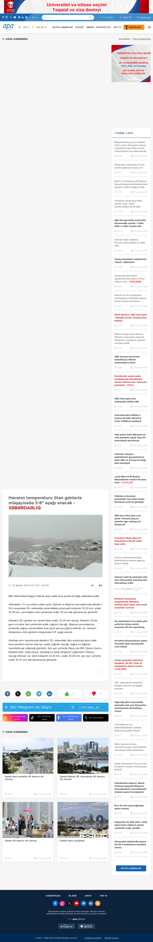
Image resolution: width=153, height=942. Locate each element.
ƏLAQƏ (72, 895)
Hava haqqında (142, 39)
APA (23, 604)
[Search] (90, 17)
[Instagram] (6, 17)
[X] (11, 17)
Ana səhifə (124, 39)
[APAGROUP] (76, 919)
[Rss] (26, 17)
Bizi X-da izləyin (96, 718)
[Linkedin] (23, 17)
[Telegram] (19, 17)
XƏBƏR (90, 27)
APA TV (117, 27)
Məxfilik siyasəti (111, 938)
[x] (69, 904)
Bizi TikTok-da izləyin (44, 717)
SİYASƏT (79, 27)
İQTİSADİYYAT (103, 27)
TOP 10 (103, 895)
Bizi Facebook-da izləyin (71, 717)
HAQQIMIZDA (53, 895)
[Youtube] (15, 17)
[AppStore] (86, 926)
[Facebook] (3, 17)
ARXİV (88, 895)
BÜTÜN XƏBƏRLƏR (62, 27)
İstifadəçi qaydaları (93, 938)
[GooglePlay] (66, 926)
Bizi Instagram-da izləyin (17, 717)
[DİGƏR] (149, 27)
